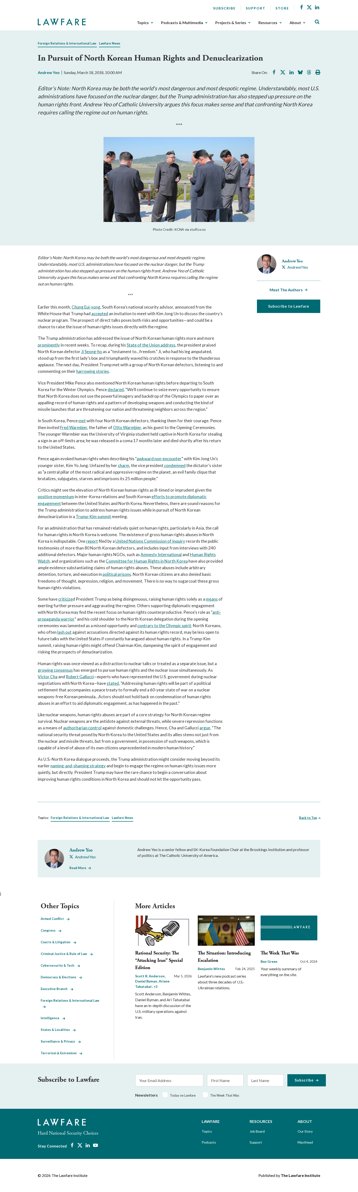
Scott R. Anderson (150, 976)
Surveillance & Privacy (59, 1041)
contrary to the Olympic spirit (164, 625)
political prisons (117, 574)
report (92, 541)
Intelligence (51, 1018)
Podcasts (209, 1142)
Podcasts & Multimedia (182, 22)
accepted (99, 313)
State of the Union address (151, 345)
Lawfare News (109, 43)
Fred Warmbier (73, 427)
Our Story (305, 1131)
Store (282, 8)
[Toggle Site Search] (317, 22)
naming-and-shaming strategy (78, 765)
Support (255, 8)
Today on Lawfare (183, 1095)
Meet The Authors (286, 289)
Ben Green (269, 961)
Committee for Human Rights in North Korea (147, 561)
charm (123, 465)
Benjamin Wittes (211, 969)
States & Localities (57, 1030)
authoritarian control (82, 727)
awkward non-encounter (159, 458)
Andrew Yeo (49, 72)
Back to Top (308, 818)
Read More (77, 868)
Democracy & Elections (60, 977)
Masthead (305, 1142)
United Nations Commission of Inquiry (150, 541)
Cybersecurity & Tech (59, 965)
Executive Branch (55, 989)
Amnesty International (161, 554)
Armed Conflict (54, 919)
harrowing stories (92, 371)
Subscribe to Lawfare (288, 306)
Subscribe (224, 8)
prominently (49, 345)
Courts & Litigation (57, 942)
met (82, 420)
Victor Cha (47, 676)
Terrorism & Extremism (60, 1053)
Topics (143, 22)
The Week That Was (280, 953)
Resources (267, 22)
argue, (205, 727)
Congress (49, 930)
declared (116, 389)
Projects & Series (230, 22)
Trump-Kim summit (93, 516)
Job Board (257, 1131)
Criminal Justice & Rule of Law (65, 954)
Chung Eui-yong (86, 307)
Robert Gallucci (80, 676)
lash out (64, 632)
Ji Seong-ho (91, 351)
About (295, 22)
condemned (174, 465)
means (212, 599)
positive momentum (56, 496)
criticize (65, 599)
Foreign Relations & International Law (67, 43)
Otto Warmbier (127, 427)
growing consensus (55, 670)
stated (113, 683)
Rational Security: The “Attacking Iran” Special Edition (159, 960)
